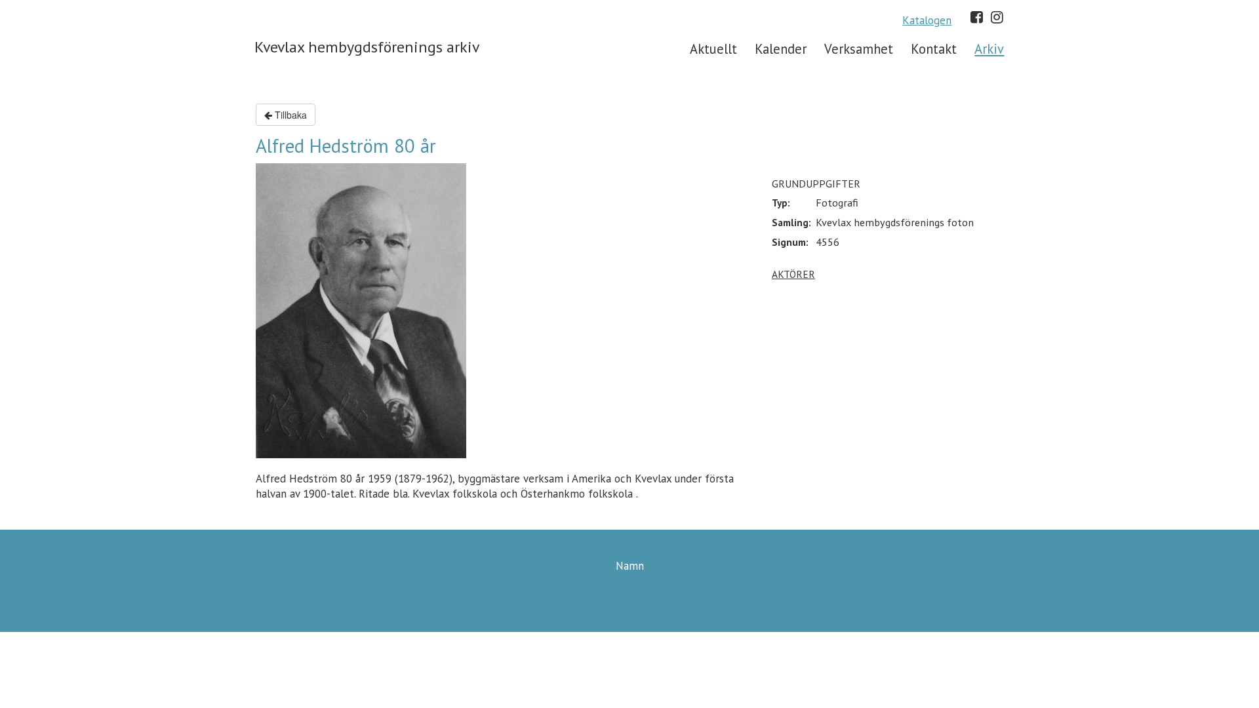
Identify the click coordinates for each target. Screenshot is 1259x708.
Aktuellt (713, 49)
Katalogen (926, 20)
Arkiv (989, 49)
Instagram (997, 17)
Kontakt (934, 49)
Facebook (976, 17)
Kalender (781, 49)
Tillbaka (289, 114)
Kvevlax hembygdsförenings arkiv (366, 47)
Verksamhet (858, 49)
